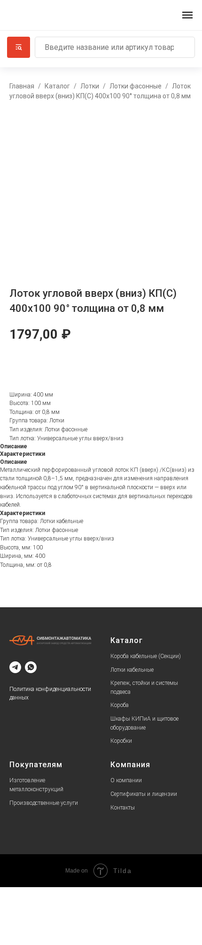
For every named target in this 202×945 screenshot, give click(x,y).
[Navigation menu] (187, 15)
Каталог (57, 86)
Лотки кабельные (132, 670)
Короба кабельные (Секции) (145, 656)
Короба (119, 705)
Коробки (121, 741)
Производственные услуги (43, 803)
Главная (21, 86)
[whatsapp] (31, 667)
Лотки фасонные (135, 86)
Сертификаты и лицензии (143, 794)
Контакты (122, 807)
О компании (126, 780)
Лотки (89, 86)
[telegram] (15, 667)
